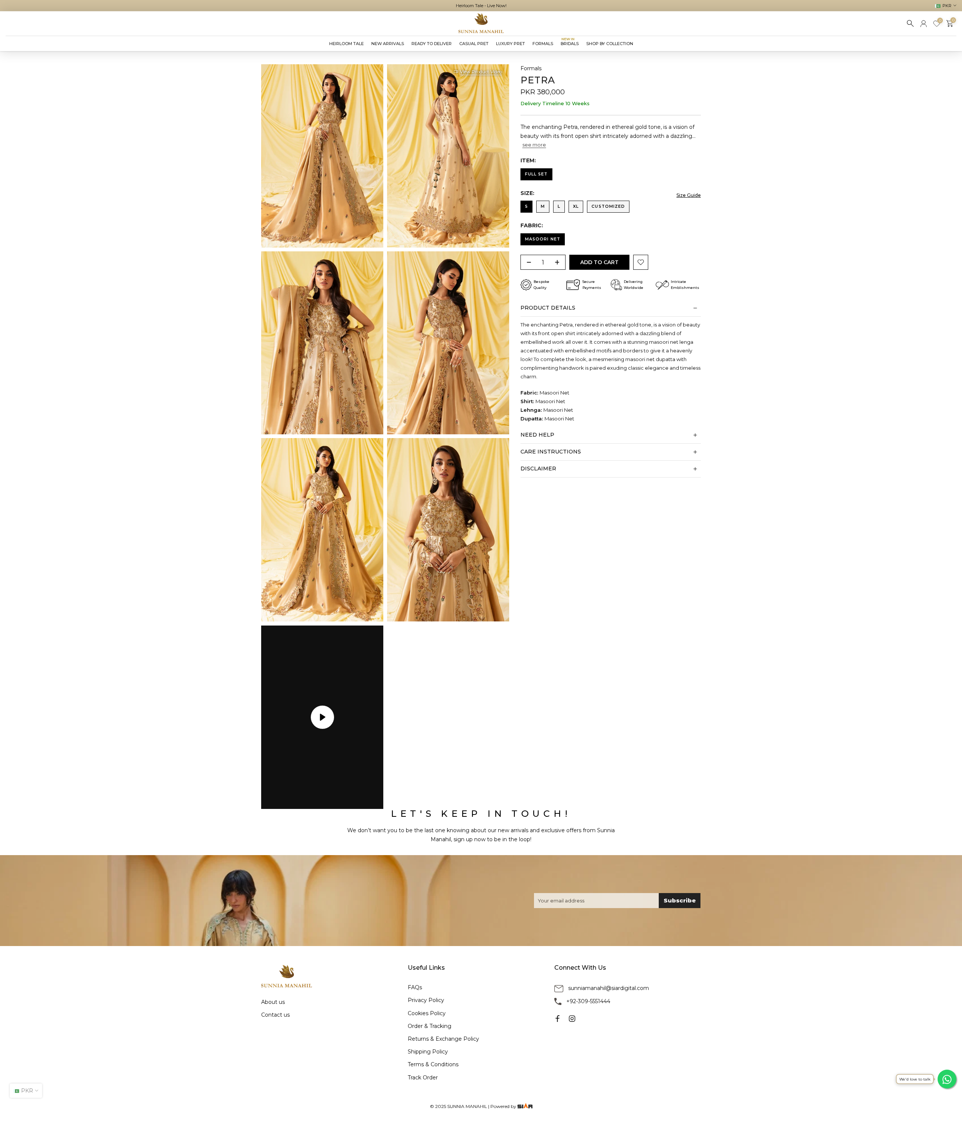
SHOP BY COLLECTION (609, 43)
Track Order (423, 1077)
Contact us (275, 1014)
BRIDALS (570, 43)
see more (534, 145)
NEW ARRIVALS (387, 43)
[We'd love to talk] (947, 1079)
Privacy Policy (426, 1000)
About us (273, 1002)
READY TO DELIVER (431, 43)
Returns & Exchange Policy (443, 1038)
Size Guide (688, 195)
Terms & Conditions (433, 1064)
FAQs (415, 987)
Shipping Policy (428, 1051)
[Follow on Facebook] (557, 1018)
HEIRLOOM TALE (346, 43)
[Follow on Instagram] (572, 1018)
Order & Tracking (429, 1026)
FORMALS (542, 43)
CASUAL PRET (474, 43)
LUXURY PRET (510, 43)
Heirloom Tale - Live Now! (481, 5)
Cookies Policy (427, 1013)
